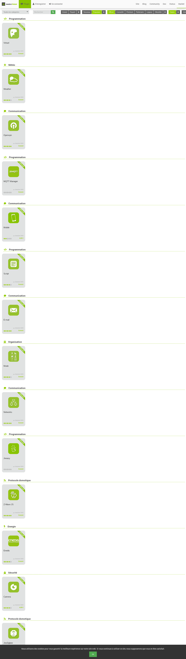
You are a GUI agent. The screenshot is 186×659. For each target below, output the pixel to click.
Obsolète (158, 12)
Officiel (111, 12)
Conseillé (120, 12)
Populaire (96, 12)
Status (172, 4)
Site (137, 4)
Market (181, 4)
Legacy (149, 12)
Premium (129, 12)
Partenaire (140, 12)
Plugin (26, 4)
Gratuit (64, 12)
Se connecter (57, 4)
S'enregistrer (40, 4)
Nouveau (86, 12)
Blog (144, 4)
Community (155, 4)
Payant (72, 12)
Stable (172, 12)
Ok (93, 654)
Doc (164, 4)
